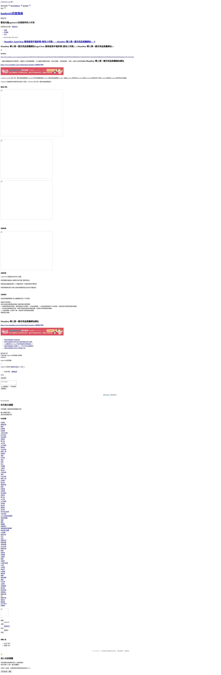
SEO (2, 536)
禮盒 (2, 455)
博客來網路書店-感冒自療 (12, 340)
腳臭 (2, 426)
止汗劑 (3, 443)
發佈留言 (3, 388)
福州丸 (3, 470)
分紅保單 (3, 514)
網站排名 (3, 534)
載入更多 (3, 378)
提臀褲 (3, 605)
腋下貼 (3, 441)
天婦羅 (3, 466)
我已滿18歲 (4, 671)
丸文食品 (3, 449)
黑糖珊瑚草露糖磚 (6, 528)
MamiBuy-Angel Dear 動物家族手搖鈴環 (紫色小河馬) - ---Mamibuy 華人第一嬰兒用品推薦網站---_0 (49, 42)
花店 (2, 538)
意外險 (3, 509)
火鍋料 (3, 468)
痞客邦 (13, 367)
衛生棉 (3, 588)
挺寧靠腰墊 (4, 518)
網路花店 (3, 540)
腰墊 (2, 522)
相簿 (5, 30)
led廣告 (3, 567)
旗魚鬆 (3, 453)
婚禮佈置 (3, 542)
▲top (2, 374)
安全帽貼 (3, 437)
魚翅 (2, 474)
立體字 (3, 557)
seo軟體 (3, 532)
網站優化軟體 (5, 530)
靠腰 (2, 520)
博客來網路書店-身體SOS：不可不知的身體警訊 (18, 346)
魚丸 (2, 464)
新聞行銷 (3, 598)
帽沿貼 (3, 482)
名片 (5, 34)
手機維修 (3, 586)
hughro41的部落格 (12, 13)
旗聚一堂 (3, 451)
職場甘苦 (15, 26)
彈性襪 (3, 573)
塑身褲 (3, 602)
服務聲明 (127, 651)
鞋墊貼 (3, 447)
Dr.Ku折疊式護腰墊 (6, 516)
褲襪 (2, 575)
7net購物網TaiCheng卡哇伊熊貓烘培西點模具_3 (18, 344)
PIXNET (98, 651)
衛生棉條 (3, 590)
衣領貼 (3, 422)
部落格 (6, 32)
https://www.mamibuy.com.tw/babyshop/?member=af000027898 (22, 65)
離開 (10, 671)
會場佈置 (3, 544)
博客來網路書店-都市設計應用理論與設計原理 (18, 342)
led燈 (2, 565)
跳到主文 (3, 18)
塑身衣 (3, 600)
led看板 (3, 571)
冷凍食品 (3, 472)
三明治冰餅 (4, 433)
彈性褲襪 (3, 577)
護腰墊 (3, 524)
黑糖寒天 (3, 526)
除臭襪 (3, 428)
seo (2, 596)
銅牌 (2, 559)
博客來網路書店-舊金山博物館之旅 (14, 348)
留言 (16, 367)
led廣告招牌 (4, 563)
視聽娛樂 (14, 371)
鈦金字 (3, 569)
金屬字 (3, 561)
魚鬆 (2, 460)
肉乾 (2, 462)
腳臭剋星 (3, 424)
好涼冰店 (3, 435)
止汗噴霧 (3, 445)
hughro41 (3, 357)
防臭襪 (3, 431)
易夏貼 (3, 439)
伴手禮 (3, 457)
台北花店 (3, 546)
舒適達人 (3, 592)
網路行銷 (3, 594)
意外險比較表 (5, 511)
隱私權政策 (120, 651)
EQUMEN (4, 603)
